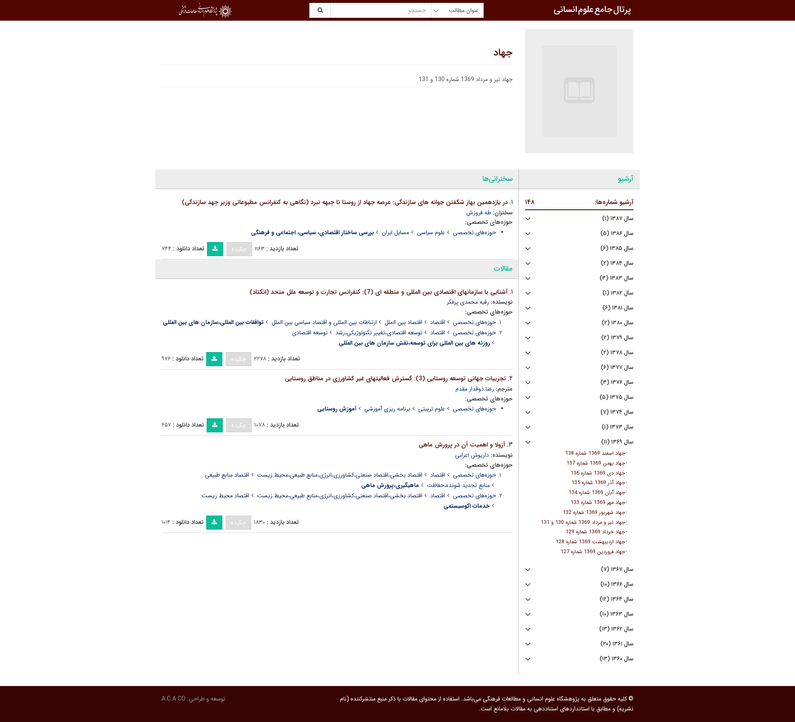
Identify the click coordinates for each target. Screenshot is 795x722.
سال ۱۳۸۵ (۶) (617, 248)
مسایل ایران (395, 232)
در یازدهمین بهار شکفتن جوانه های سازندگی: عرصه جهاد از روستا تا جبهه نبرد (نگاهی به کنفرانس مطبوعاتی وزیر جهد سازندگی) (345, 202)
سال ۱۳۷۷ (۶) (617, 367)
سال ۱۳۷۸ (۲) (617, 352)
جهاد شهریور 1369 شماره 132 (594, 513)
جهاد (503, 53)
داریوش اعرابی (472, 455)
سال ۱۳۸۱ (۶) (618, 308)
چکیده (239, 249)
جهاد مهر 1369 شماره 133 (598, 503)
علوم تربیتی (431, 408)
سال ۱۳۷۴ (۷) (617, 412)
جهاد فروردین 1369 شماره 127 (593, 552)
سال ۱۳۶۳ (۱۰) (617, 614)
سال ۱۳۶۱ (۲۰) (617, 644)
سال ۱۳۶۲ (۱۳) (616, 629)
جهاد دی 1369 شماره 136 (598, 473)
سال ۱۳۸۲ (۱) (618, 293)
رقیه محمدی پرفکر (468, 302)
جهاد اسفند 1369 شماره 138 (595, 453)
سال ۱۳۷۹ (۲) (617, 337)
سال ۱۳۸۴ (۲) (617, 263)
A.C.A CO (173, 698)
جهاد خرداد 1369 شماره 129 (595, 532)
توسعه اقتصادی (310, 332)
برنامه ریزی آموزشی (387, 408)
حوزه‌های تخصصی (474, 232)
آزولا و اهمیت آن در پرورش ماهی (462, 445)
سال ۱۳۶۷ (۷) (617, 569)
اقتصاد (437, 322)
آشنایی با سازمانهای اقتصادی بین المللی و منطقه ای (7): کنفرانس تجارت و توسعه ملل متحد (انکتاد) (379, 292)
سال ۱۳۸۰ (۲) (618, 323)
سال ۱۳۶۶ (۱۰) (617, 584)
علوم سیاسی (431, 232)
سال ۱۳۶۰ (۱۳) (617, 659)
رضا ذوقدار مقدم (474, 388)
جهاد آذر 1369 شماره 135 (598, 483)
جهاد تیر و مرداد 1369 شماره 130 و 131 (583, 522)
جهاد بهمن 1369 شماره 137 (595, 463)
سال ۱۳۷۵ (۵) (617, 397)
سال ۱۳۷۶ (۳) (617, 382)
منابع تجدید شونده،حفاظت (458, 485)
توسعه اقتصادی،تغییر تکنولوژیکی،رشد (378, 332)
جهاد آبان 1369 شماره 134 (597, 493)
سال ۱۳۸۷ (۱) (618, 218)
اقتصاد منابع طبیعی (227, 475)
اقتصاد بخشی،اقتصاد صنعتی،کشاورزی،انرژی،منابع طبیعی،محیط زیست (339, 475)
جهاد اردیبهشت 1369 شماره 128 (590, 542)
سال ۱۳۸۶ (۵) (617, 233)
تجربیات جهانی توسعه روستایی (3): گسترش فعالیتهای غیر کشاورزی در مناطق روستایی (395, 379)
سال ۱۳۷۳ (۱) (618, 427)
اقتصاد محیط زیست (225, 495)
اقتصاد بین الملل (403, 322)
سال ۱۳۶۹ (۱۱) (617, 442)
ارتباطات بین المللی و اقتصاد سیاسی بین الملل (324, 322)
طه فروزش (478, 212)
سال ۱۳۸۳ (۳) (617, 278)
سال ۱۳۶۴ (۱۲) (617, 599)
